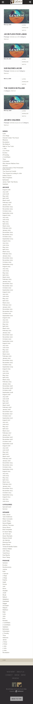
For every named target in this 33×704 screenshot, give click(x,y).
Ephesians (6, 180)
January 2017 (6, 435)
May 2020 (5, 350)
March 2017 (6, 431)
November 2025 (8, 209)
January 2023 (6, 281)
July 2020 (5, 345)
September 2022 (8, 290)
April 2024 (6, 249)
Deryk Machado (7, 536)
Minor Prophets (7, 177)
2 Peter (5, 644)
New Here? (11, 672)
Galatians (5, 184)
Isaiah (4, 582)
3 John (5, 650)
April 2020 (6, 352)
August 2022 (6, 292)
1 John (4, 148)
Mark (4, 612)
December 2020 (8, 335)
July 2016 (5, 448)
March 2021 (6, 328)
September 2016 (8, 443)
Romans (5, 620)
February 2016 (7, 458)
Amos (4, 588)
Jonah (4, 593)
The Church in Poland (14, 88)
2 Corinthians (6, 157)
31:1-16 (17, 37)
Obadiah (5, 590)
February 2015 (7, 484)
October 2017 (7, 416)
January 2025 (7, 230)
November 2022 (8, 286)
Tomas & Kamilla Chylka (10, 546)
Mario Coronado (7, 519)
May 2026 (5, 196)
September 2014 (8, 495)
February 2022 (7, 305)
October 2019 (7, 364)
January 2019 (6, 384)
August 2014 (6, 497)
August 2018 (6, 394)
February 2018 (7, 407)
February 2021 (7, 330)
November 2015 (8, 465)
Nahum (5, 597)
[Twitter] (19, 684)
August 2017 (6, 420)
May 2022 (5, 298)
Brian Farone (6, 544)
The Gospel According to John (12, 173)
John (4, 616)
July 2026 (5, 192)
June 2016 (6, 450)
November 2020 (8, 337)
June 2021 (6, 322)
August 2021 (6, 318)
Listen (24, 25)
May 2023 (5, 273)
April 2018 (6, 403)
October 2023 (7, 262)
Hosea (5, 584)
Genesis (12, 37)
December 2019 (8, 360)
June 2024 (6, 245)
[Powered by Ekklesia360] (19, 691)
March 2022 (6, 303)
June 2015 (6, 475)
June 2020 (6, 347)
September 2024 (8, 239)
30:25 (16, 71)
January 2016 (6, 461)
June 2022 (6, 296)
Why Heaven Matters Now (11, 163)
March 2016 (6, 456)
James (5, 640)
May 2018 (5, 401)
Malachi (5, 608)
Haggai (5, 603)
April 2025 (6, 224)
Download (25, 27)
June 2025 (6, 219)
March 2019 (6, 379)
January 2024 (7, 256)
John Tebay (6, 551)
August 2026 (6, 189)
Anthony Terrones (8, 525)
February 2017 (7, 433)
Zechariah (6, 605)
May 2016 (5, 452)
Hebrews (5, 637)
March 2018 (6, 405)
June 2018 (6, 399)
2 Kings (5, 578)
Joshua (5, 569)
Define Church (7, 175)
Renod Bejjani (7, 523)
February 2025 (7, 228)
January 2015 (6, 486)
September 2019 (8, 367)
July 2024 (5, 243)
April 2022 (6, 300)
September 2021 (8, 315)
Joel (4, 586)
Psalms (5, 580)
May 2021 (5, 324)
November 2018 (8, 388)
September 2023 (8, 264)
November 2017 (7, 414)
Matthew (5, 610)
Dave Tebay (6, 557)
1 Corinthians (6, 622)
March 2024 (6, 251)
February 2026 (7, 202)
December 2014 (8, 488)
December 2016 (8, 437)
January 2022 (6, 307)
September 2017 (8, 418)
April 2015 (6, 480)
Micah (4, 595)
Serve (23, 675)
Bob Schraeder (7, 529)
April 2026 (6, 198)
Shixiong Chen (7, 542)
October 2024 (7, 236)
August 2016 (6, 446)
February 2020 (7, 356)
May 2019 (5, 375)
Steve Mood (6, 527)
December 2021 (7, 309)
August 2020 (6, 343)
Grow (16, 675)
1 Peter (5, 642)
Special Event (7, 507)
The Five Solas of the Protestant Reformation (13, 168)
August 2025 (6, 215)
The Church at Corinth (9, 171)
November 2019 (8, 362)
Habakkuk (6, 599)
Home (4, 660)
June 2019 (6, 373)
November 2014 (8, 490)
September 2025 (8, 213)
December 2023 (8, 258)
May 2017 (5, 426)
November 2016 (8, 439)
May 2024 (5, 247)
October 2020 (7, 339)
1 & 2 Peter (6, 150)
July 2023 (5, 268)
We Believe (6, 144)
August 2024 (6, 241)
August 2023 (6, 266)
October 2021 (7, 313)
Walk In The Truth (8, 146)
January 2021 (6, 332)
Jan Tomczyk (7, 534)
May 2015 (5, 478)
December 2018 (8, 386)
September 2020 (8, 341)
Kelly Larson (6, 514)
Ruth (4, 571)
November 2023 (8, 260)
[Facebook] (14, 684)
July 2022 (5, 294)
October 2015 (7, 467)
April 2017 (5, 428)
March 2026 (6, 200)
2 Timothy (6, 633)
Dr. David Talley (7, 532)
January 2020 (7, 358)
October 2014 (7, 492)
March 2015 (6, 482)
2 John (5, 648)
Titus (4, 159)
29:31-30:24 (18, 123)
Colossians (6, 161)
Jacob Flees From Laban (15, 34)
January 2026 (7, 204)
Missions (5, 140)
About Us (20, 672)
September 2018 (8, 392)
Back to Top (16, 699)
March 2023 (6, 277)
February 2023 (7, 279)
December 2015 (8, 463)
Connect (9, 675)
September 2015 (8, 469)
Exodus (5, 153)
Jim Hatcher (6, 540)
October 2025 (7, 211)
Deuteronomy (7, 567)
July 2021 (5, 320)
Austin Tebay (7, 521)
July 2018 (5, 397)
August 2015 (6, 471)
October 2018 (7, 390)
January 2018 (6, 409)
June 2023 (6, 271)
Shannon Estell (7, 538)
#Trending (6, 155)
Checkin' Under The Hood (11, 138)
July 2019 (5, 371)
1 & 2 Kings (6, 135)
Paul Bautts (6, 555)
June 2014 (6, 501)
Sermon (6, 39)
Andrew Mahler (7, 549)
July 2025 (5, 217)
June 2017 (6, 424)
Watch (24, 30)
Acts (4, 618)
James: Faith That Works (10, 182)
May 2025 (5, 222)
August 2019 (6, 369)
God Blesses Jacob (13, 68)
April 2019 (6, 377)
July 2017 (5, 422)
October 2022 (7, 288)
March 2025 (6, 226)
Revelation (6, 142)
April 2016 (6, 454)
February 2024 (7, 253)
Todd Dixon (6, 553)
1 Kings (5, 575)
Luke (4, 133)
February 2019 (7, 382)
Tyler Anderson (7, 517)
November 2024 (8, 234)
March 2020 (6, 354)
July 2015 (5, 473)
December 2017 (7, 411)
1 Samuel (5, 573)
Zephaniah (6, 601)
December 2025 (8, 207)
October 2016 (7, 441)
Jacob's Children (12, 120)
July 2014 (5, 499)
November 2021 (7, 311)
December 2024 (8, 232)
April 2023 (6, 275)
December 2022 (8, 283)
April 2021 (5, 326)
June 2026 (6, 194)
